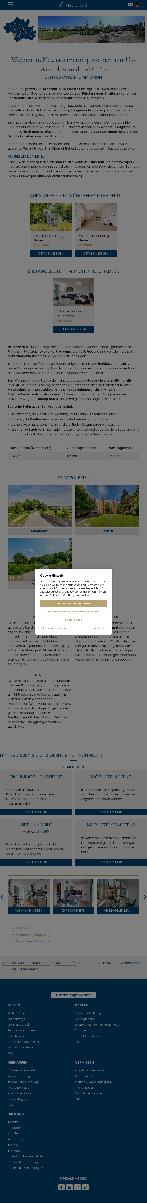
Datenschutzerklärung (53, 628)
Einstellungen (73, 619)
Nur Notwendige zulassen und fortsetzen (73, 611)
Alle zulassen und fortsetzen (73, 603)
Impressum (100, 628)
